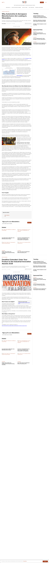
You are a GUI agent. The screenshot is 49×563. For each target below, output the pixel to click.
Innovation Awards (4, 257)
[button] (2, 2)
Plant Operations (31, 7)
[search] (3, 2)
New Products (8, 7)
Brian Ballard (4, 23)
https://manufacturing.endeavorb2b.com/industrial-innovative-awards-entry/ (14, 325)
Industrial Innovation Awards (16, 7)
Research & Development (39, 7)
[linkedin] (15, 26)
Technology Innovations (5, 11)
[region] (24, 561)
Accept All (45, 561)
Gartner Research (19, 75)
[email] (19, 26)
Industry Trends (24, 7)
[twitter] (16, 26)
